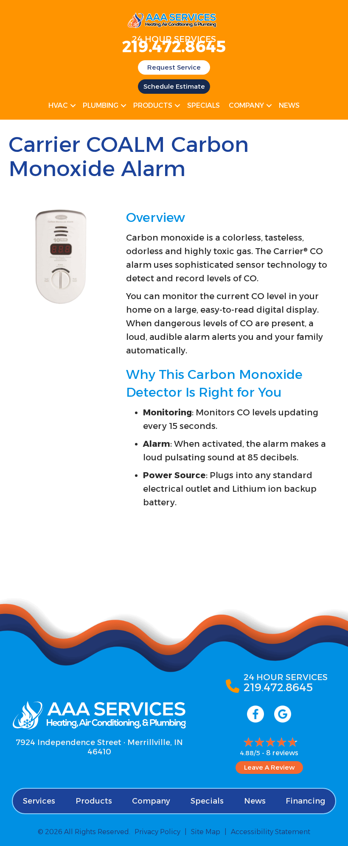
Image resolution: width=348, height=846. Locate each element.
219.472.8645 (174, 46)
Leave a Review (269, 767)
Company (151, 801)
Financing (305, 801)
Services (39, 801)
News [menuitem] (289, 105)
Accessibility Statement (270, 832)
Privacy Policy (157, 832)
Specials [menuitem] (203, 105)
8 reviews (282, 753)
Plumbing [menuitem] (100, 105)
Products (94, 801)
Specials (207, 801)
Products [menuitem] (152, 105)
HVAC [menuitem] (58, 105)
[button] (73, 105)
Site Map (205, 832)
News (255, 801)
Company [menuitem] (246, 105)
